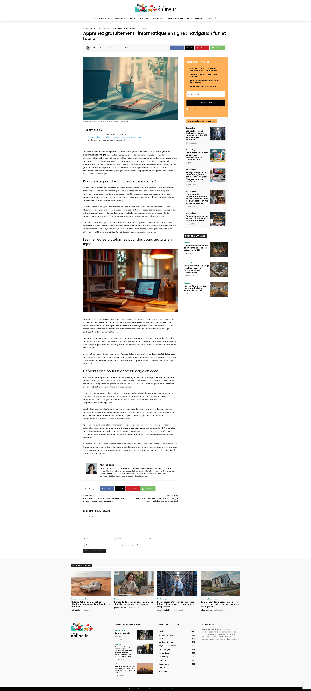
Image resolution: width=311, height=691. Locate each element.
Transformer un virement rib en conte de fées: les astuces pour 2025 (196, 247)
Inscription (205, 102)
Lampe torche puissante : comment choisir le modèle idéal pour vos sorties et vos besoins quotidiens (197, 198)
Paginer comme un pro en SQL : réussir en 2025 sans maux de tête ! (197, 218)
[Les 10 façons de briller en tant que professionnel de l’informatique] (217, 155)
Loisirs (117, 664)
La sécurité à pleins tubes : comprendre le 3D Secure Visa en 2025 (196, 288)
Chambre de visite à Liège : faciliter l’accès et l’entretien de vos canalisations (196, 269)
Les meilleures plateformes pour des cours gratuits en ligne (116, 137)
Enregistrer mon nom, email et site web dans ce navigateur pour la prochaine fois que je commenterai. (121, 545)
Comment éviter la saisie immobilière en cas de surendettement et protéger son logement (220, 604)
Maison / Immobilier (192, 263)
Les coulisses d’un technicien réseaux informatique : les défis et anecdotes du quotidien (197, 135)
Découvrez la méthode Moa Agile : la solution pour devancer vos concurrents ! (104, 499)
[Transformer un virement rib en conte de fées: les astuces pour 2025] (219, 249)
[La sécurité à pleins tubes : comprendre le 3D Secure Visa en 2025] (219, 289)
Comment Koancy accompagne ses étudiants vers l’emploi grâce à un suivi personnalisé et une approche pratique (124, 651)
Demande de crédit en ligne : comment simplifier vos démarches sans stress (133, 603)
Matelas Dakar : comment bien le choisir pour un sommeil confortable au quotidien (90, 604)
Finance (187, 243)
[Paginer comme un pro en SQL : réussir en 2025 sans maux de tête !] (217, 219)
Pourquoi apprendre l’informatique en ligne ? (109, 134)
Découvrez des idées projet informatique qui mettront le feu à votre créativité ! (157, 499)
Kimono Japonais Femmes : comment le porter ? (124, 635)
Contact (172, 689)
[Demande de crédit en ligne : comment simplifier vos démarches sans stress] (134, 583)
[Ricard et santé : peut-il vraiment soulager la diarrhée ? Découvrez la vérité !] (145, 668)
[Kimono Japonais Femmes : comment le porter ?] (145, 635)
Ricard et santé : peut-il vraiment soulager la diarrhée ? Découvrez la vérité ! (125, 669)
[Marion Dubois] (88, 48)
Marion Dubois (99, 48)
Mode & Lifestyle (120, 630)
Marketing (118, 644)
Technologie (87, 28)
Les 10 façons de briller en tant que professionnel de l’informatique (197, 156)
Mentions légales (162, 689)
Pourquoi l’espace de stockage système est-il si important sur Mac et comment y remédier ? (196, 176)
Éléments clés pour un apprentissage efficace (110, 140)
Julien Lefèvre (76, 610)
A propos (179, 689)
